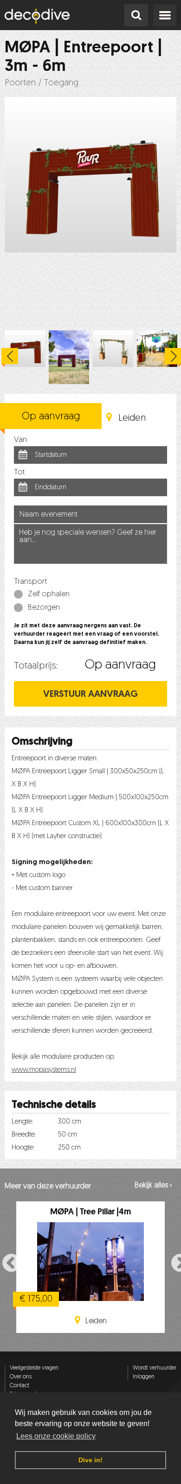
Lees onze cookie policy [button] (56, 1436)
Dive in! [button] (90, 1460)
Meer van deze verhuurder (48, 1186)
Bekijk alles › (153, 1185)
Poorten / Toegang (41, 83)
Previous (9, 357)
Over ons (21, 1377)
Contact (19, 1386)
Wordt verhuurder (154, 1368)
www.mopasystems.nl (44, 1070)
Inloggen (144, 1377)
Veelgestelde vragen (34, 1368)
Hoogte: (23, 1147)
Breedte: (24, 1134)
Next (175, 1262)
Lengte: (22, 1121)
